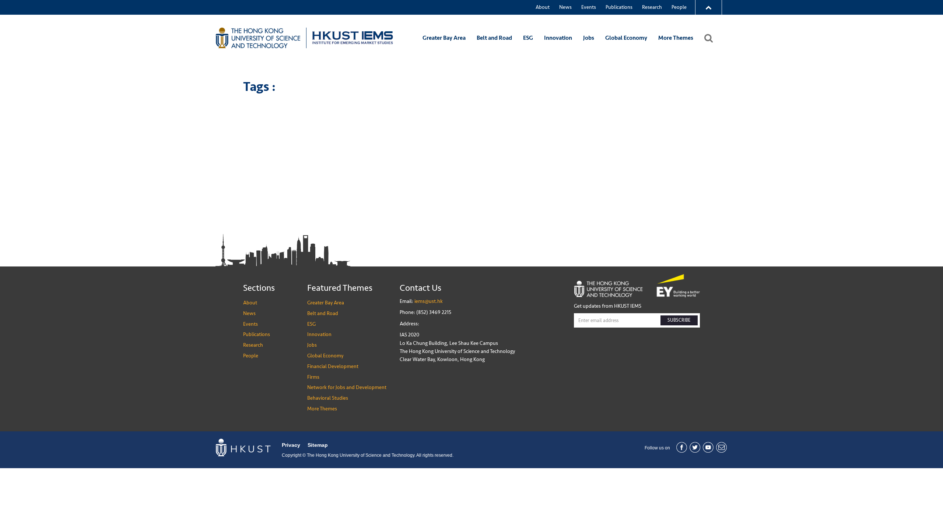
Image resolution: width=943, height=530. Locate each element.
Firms (313, 377)
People (679, 7)
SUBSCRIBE (679, 320)
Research (652, 7)
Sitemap (318, 445)
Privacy (291, 445)
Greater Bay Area (444, 38)
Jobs (588, 38)
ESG (528, 38)
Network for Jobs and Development (346, 387)
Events (588, 7)
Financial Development (332, 366)
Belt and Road (494, 38)
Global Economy (626, 38)
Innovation (558, 38)
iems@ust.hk (428, 301)
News (565, 7)
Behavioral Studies (327, 398)
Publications (619, 7)
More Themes (675, 38)
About (543, 7)
